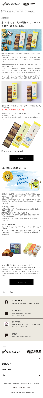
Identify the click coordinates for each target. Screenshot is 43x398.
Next (11, 292)
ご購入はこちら (21, 158)
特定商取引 (16, 383)
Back (4, 292)
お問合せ (36, 383)
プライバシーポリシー (27, 383)
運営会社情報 (7, 383)
